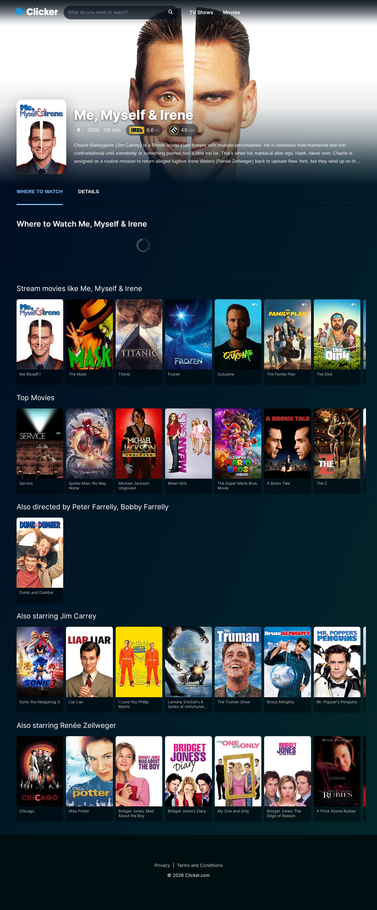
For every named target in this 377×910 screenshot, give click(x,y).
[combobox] (121, 12)
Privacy (162, 865)
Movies (231, 12)
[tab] (43, 194)
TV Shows (201, 12)
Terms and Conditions (200, 865)
